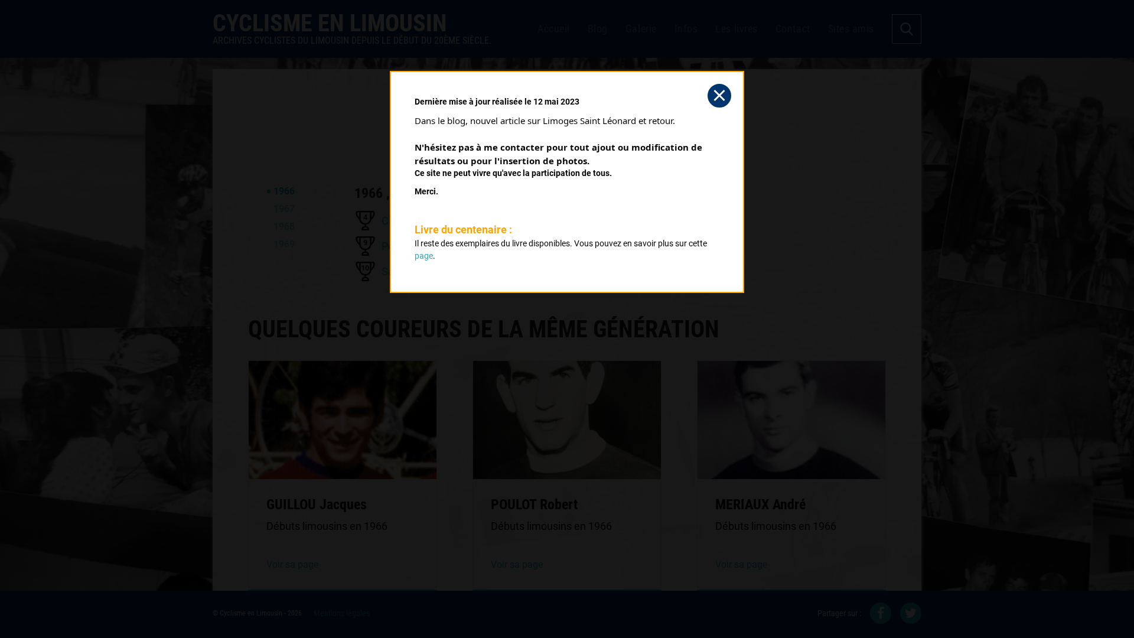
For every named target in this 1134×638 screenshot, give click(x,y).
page (424, 256)
